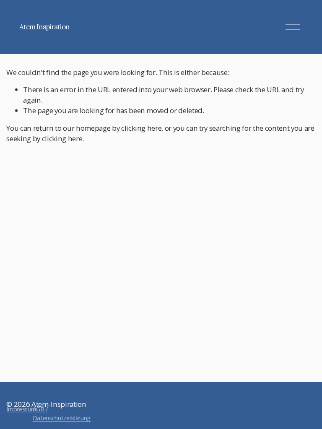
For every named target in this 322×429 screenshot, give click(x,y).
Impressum (21, 409)
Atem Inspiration (44, 26)
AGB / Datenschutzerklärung (62, 413)
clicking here (141, 128)
